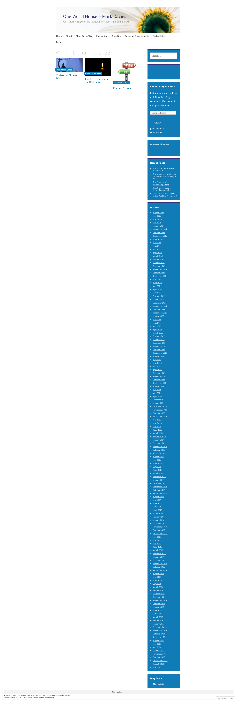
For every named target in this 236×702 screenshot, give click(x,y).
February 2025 (159, 259)
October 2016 (159, 566)
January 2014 (158, 650)
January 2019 (158, 480)
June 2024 (157, 282)
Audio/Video (159, 36)
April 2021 (157, 396)
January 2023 (158, 339)
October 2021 (159, 379)
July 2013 (157, 667)
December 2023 (160, 302)
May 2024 (157, 286)
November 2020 (160, 409)
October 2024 (159, 272)
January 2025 (158, 262)
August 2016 (158, 573)
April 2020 (157, 429)
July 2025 (157, 242)
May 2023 (157, 326)
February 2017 (159, 553)
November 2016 (160, 563)
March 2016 (158, 587)
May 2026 (157, 222)
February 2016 (159, 590)
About (69, 36)
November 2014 (160, 630)
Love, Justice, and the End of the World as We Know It (165, 194)
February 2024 (159, 296)
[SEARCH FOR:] (163, 56)
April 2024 (157, 289)
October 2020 (159, 413)
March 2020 (158, 433)
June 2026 (157, 219)
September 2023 (160, 312)
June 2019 (157, 463)
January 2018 (158, 520)
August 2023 (158, 316)
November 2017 (160, 526)
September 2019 (160, 453)
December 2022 (160, 343)
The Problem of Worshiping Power (161, 183)
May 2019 (157, 466)
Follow (157, 122)
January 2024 (158, 299)
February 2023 (159, 336)
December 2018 (160, 483)
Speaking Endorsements (137, 36)
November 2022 (160, 346)
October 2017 (159, 530)
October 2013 (159, 657)
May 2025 (157, 249)
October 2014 (159, 633)
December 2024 (160, 266)
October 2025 (159, 232)
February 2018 (159, 516)
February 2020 (159, 436)
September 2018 (160, 493)
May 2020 (157, 426)
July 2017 (157, 536)
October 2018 (159, 490)
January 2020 (158, 439)
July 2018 (157, 500)
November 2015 (160, 600)
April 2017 (157, 546)
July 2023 (157, 319)
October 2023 (159, 309)
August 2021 (158, 386)
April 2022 (157, 369)
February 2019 (159, 476)
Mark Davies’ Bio (84, 36)
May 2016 (157, 583)
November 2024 (160, 269)
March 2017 (158, 550)
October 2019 (159, 450)
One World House (159, 144)
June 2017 (157, 540)
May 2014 (157, 647)
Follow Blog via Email (163, 86)
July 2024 (157, 279)
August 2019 (158, 456)
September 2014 (160, 637)
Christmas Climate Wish (67, 77)
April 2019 (157, 470)
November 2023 (160, 306)
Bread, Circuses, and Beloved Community (162, 188)
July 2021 (157, 389)
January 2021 (158, 403)
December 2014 (160, 627)
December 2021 (160, 373)
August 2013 (158, 664)
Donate (60, 42)
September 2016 (160, 570)
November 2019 (160, 446)
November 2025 (160, 229)
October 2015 (159, 603)
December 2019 (160, 443)
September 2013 (160, 660)
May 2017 (157, 543)
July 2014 (157, 643)
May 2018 (157, 506)
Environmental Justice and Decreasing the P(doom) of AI (164, 176)
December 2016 (160, 560)
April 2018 (157, 510)
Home (59, 36)
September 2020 (160, 416)
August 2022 (158, 356)
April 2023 (157, 329)
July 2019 (157, 459)
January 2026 (158, 225)
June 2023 (157, 322)
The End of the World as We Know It (163, 169)
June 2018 (157, 503)
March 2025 (158, 256)
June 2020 (157, 423)
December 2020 (160, 406)
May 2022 (157, 366)
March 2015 (158, 617)
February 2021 (159, 399)
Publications (102, 36)
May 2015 (157, 613)
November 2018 (160, 486)
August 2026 (158, 212)
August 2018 (158, 496)
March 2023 (158, 332)
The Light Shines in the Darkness (96, 80)
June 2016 (157, 580)
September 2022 (160, 352)
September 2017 (160, 533)
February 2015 (159, 620)
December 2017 (160, 523)
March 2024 (158, 292)
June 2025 (157, 245)
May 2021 (157, 393)
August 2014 (158, 640)
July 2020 (157, 419)
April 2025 (157, 252)
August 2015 (158, 607)
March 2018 (158, 513)
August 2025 (158, 239)
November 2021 (160, 376)
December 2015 (160, 597)
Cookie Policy (49, 698)
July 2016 (157, 577)
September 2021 (160, 383)
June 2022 (157, 363)
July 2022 (157, 359)
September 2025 (160, 236)
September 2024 (160, 276)
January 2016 (158, 593)
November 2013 (160, 653)
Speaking (116, 36)
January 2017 (158, 557)
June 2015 (157, 610)
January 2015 (158, 623)
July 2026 (157, 215)
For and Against (122, 88)
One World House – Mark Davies (94, 16)
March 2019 (158, 473)
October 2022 (159, 349)
